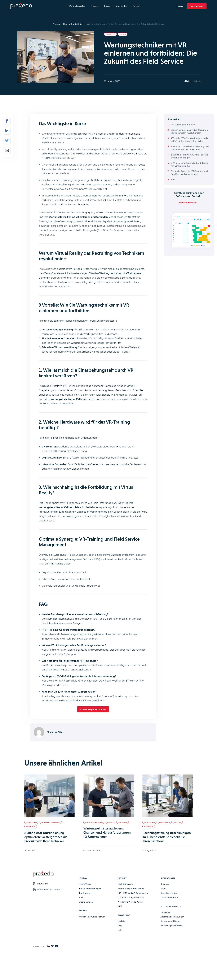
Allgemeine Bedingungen (172, 917)
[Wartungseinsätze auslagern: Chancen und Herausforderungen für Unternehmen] (108, 796)
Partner (136, 6)
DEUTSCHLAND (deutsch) (47, 889)
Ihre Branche (84, 893)
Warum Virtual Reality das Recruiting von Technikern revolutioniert (189, 131)
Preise (107, 6)
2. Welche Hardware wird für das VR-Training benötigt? (190, 156)
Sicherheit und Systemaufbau (131, 897)
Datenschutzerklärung (170, 921)
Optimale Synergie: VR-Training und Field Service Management (189, 173)
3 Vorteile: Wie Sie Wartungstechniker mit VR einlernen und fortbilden (190, 140)
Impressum (165, 912)
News (162, 888)
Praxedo (57, 24)
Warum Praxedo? (77, 6)
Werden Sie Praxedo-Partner (92, 917)
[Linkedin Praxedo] (48, 946)
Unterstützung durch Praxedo (131, 888)
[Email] (7, 150)
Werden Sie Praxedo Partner (130, 902)
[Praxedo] (21, 6)
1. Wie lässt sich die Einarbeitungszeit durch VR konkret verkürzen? (190, 148)
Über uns (164, 884)
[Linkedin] (7, 131)
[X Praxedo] (52, 946)
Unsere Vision (85, 884)
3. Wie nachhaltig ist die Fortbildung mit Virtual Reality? (189, 164)
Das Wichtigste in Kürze (183, 124)
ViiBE (120, 906)
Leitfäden (122, 921)
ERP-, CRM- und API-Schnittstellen (133, 893)
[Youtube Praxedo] (56, 946)
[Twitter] (7, 140)
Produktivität (77, 24)
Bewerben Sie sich (168, 893)
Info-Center (121, 6)
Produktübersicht (125, 884)
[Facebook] (7, 121)
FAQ (173, 179)
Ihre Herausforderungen (90, 888)
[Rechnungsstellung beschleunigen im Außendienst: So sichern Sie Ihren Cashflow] (167, 796)
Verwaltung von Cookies (171, 925)
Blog (65, 24)
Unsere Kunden (86, 902)
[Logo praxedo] (56, 874)
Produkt (94, 6)
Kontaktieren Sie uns (169, 897)
